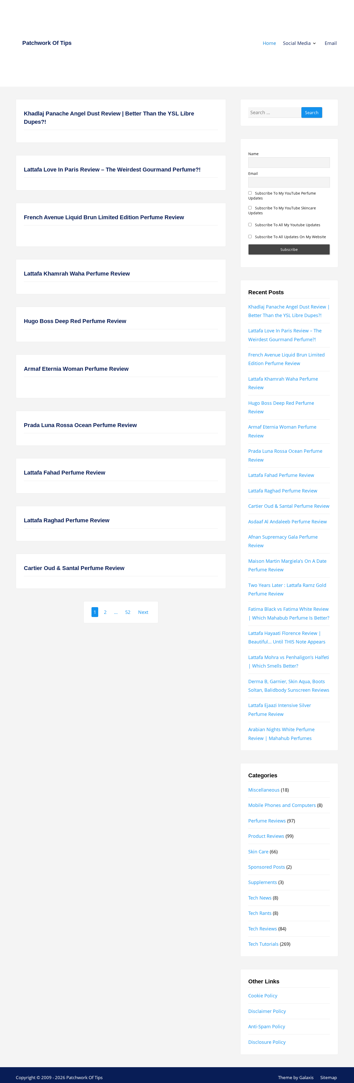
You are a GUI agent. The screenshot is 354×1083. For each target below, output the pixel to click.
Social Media (297, 43)
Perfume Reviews (267, 821)
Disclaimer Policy (267, 1011)
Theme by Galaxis (296, 1077)
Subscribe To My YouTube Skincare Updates (282, 210)
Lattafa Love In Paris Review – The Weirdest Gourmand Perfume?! (112, 169)
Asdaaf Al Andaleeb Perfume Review (287, 521)
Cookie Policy (262, 995)
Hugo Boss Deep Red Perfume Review (75, 321)
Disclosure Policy (267, 1042)
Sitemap (328, 1077)
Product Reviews (266, 836)
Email (331, 43)
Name (253, 153)
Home (269, 43)
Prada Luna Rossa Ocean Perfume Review (80, 425)
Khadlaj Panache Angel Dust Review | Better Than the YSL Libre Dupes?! (109, 117)
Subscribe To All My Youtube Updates (287, 224)
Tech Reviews (262, 929)
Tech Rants (260, 913)
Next (143, 612)
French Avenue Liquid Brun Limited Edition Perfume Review (104, 217)
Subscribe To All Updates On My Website (290, 236)
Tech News (260, 898)
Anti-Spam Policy (266, 1026)
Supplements (262, 882)
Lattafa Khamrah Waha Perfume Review (77, 273)
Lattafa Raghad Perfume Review (66, 520)
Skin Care (258, 851)
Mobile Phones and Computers (282, 805)
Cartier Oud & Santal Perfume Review (74, 568)
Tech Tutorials (263, 944)
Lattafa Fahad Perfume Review (64, 472)
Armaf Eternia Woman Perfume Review (76, 369)
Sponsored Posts (266, 867)
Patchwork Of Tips (47, 43)
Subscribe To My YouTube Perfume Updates (282, 196)
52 (127, 612)
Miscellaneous (264, 790)
